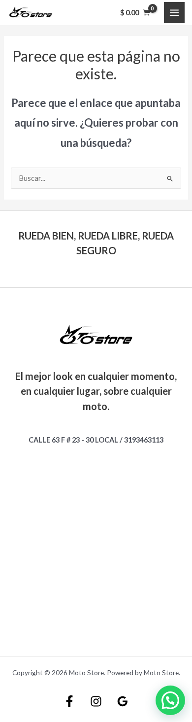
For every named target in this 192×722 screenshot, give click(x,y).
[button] (170, 700)
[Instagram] (96, 701)
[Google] (122, 701)
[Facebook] (69, 701)
